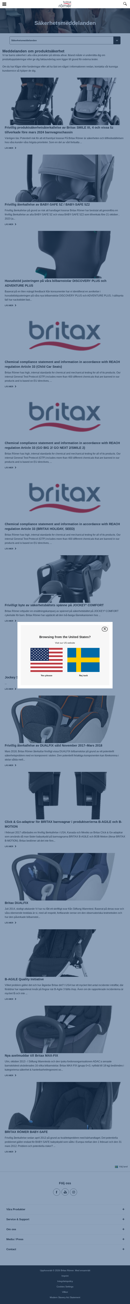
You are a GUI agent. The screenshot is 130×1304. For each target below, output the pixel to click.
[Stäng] (104, 629)
